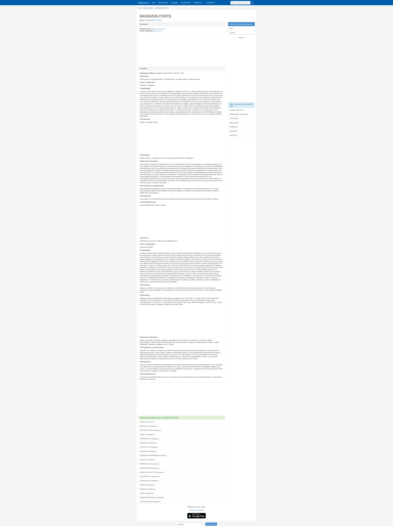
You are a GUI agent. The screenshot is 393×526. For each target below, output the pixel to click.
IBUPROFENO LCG (151, 430)
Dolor (231, 28)
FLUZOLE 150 (149, 447)
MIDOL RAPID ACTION (152, 472)
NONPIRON (148, 451)
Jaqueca (232, 32)
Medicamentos (163, 3)
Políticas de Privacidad (196, 510)
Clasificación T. (198, 3)
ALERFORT (233, 135)
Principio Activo (186, 3)
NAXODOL (148, 489)
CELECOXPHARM (150, 502)
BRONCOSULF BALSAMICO (239, 114)
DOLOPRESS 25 (150, 476)
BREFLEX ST (149, 426)
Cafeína (154, 29)
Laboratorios (210, 3)
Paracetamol (161, 29)
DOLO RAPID (234, 118)
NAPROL (147, 434)
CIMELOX (147, 485)
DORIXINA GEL (149, 439)
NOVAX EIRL (158, 20)
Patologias (174, 3)
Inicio (153, 3)
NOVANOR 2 (234, 127)
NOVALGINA (148, 443)
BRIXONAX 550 (149, 464)
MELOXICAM (234, 123)
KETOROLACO (149, 481)
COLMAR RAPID (150, 468)
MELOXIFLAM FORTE (237, 110)
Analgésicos (158, 31)
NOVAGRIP (233, 131)
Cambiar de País (211, 524)
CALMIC (147, 422)
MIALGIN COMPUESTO (152, 497)
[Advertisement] (181, 50)
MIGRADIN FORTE (161, 8)
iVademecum (143, 2)
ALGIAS (147, 493)
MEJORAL (148, 460)
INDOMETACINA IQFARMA (153, 455)
